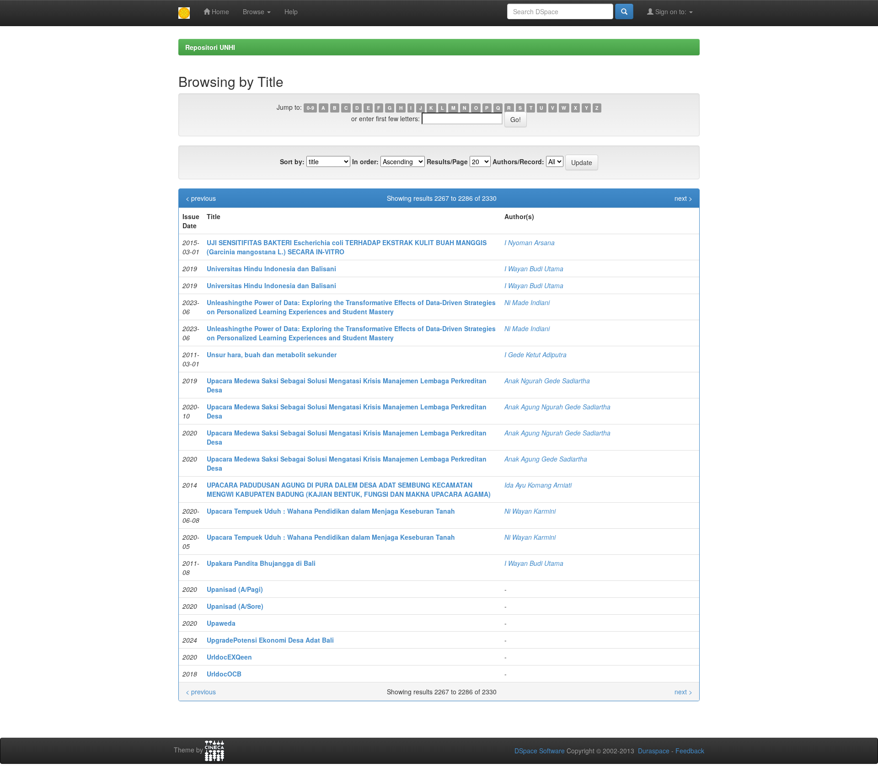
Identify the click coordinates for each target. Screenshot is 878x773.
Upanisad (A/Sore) (235, 606)
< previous (201, 198)
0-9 (310, 107)
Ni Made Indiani (527, 302)
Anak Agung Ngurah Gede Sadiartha (557, 406)
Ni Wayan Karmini (530, 510)
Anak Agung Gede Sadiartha (545, 458)
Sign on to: (670, 11)
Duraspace (653, 750)
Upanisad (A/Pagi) (235, 589)
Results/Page (447, 161)
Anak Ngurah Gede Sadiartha (547, 380)
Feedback (689, 750)
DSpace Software (539, 750)
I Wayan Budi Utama (533, 268)
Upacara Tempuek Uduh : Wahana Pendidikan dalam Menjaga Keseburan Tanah (331, 510)
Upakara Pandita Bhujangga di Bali (261, 563)
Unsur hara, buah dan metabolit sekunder (272, 354)
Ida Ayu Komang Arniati (538, 484)
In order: (365, 161)
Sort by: (292, 161)
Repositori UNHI (210, 47)
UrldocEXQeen (229, 656)
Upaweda (221, 623)
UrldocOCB (224, 673)
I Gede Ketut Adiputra (535, 354)
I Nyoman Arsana (529, 242)
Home (219, 11)
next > (683, 198)
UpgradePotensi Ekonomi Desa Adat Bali (270, 639)
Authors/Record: (518, 161)
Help (291, 11)
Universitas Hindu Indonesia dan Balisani (271, 268)
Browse (254, 11)
